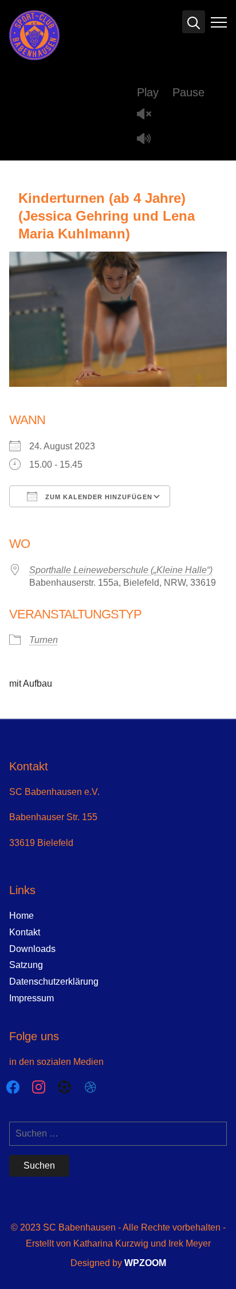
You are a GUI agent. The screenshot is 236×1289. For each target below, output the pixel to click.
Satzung (26, 965)
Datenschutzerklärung (54, 981)
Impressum (31, 998)
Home (21, 915)
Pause (188, 92)
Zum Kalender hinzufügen (97, 496)
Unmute (148, 115)
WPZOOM (145, 1263)
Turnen (43, 640)
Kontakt (24, 932)
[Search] (193, 21)
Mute (148, 139)
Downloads (32, 949)
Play (148, 92)
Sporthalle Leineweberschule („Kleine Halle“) (121, 570)
